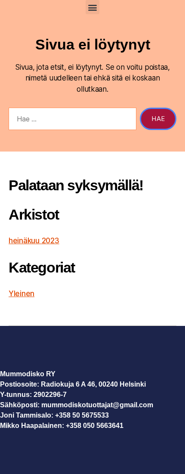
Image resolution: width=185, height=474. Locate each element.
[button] (93, 7)
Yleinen (21, 293)
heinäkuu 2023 (34, 240)
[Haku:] (70, 120)
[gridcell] (92, 415)
